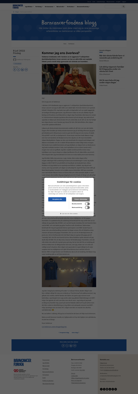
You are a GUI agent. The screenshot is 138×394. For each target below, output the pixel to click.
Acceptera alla (57, 199)
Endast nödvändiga (81, 199)
